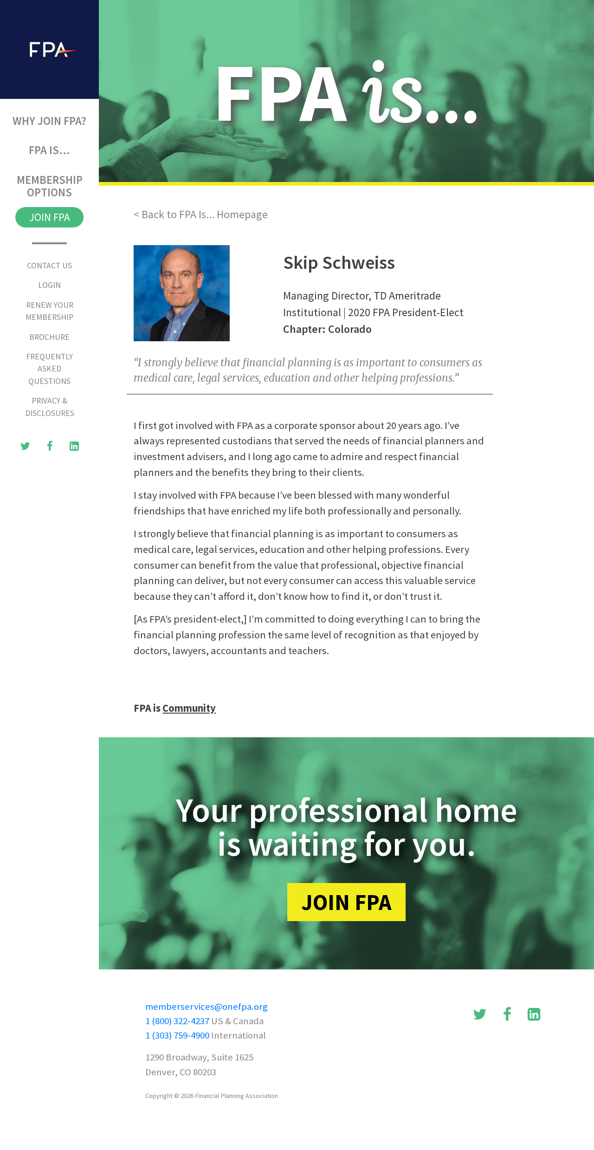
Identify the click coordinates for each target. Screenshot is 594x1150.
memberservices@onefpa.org (206, 1007)
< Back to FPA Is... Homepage (201, 214)
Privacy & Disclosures (49, 407)
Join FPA (49, 217)
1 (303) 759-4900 (177, 1035)
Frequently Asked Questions (49, 368)
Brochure (49, 337)
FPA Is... (64, 150)
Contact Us (49, 265)
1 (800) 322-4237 (177, 1021)
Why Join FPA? (56, 120)
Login (49, 285)
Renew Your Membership (49, 311)
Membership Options (50, 186)
